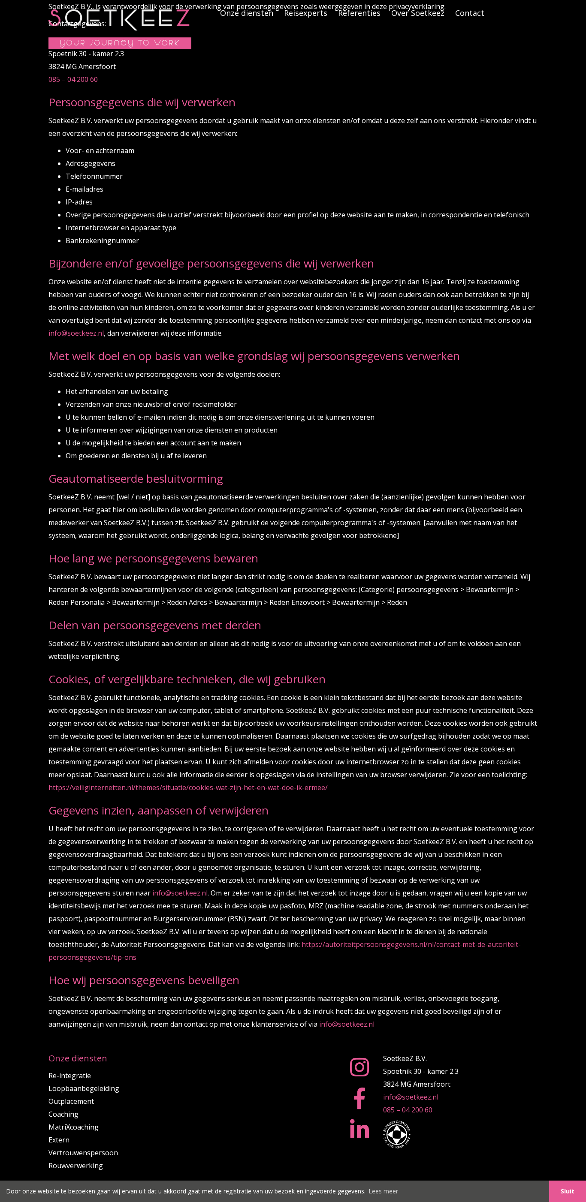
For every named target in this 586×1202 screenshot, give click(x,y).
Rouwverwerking (75, 1165)
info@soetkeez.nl (76, 333)
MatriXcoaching (73, 1127)
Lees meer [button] (383, 1191)
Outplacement (71, 1101)
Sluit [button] (567, 1191)
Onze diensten (77, 1058)
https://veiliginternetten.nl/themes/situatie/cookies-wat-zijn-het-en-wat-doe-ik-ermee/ (188, 787)
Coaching (63, 1114)
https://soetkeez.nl (78, 40)
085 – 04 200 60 (73, 79)
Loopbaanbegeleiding (83, 1088)
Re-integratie (69, 1075)
